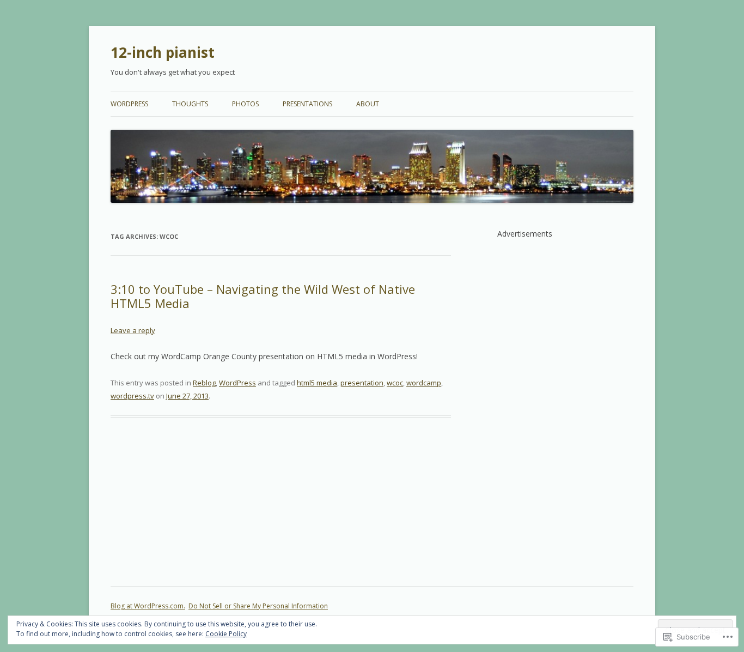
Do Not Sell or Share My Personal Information (258, 606)
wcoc (395, 383)
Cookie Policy (226, 633)
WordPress (129, 103)
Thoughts (190, 103)
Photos (245, 103)
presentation (361, 383)
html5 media (317, 383)
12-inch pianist (163, 52)
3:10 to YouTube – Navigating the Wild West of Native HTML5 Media (263, 296)
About (367, 103)
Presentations (307, 103)
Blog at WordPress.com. (148, 606)
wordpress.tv (132, 396)
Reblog (204, 383)
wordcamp (423, 383)
